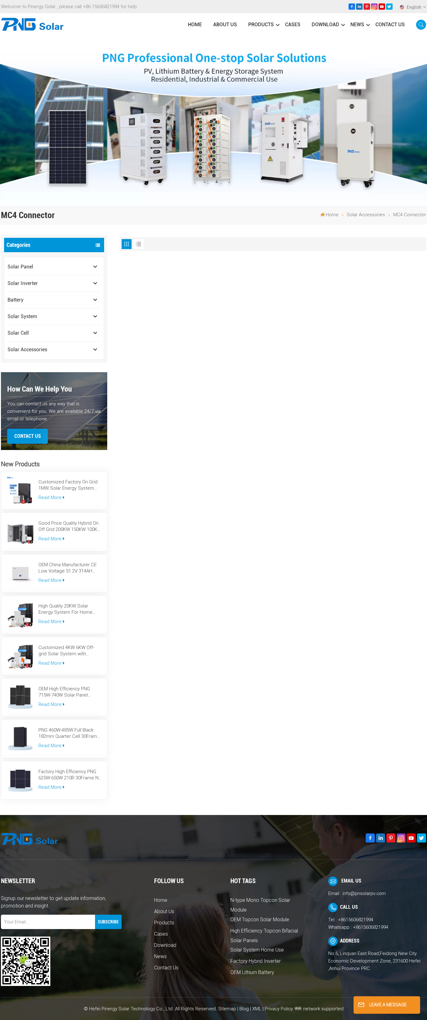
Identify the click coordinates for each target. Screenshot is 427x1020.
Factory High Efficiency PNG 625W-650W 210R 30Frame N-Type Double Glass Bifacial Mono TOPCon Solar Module (69, 775)
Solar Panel (20, 267)
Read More (50, 497)
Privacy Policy (279, 1009)
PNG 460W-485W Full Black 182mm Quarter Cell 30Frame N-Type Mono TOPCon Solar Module (69, 733)
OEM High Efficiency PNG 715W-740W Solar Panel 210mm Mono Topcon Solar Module (67, 692)
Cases (292, 25)
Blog (244, 1009)
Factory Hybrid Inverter (255, 961)
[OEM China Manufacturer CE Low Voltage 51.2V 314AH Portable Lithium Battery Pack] (20, 573)
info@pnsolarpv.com (364, 893)
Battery (15, 300)
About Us (225, 25)
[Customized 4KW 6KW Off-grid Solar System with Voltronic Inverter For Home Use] (20, 656)
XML (256, 1009)
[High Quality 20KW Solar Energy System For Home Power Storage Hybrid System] (20, 614)
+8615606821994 (355, 919)
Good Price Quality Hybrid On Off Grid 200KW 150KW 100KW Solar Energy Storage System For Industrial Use (69, 526)
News (357, 25)
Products (261, 25)
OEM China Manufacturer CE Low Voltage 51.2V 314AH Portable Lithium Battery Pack (69, 568)
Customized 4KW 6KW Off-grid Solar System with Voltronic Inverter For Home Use (67, 651)
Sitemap (227, 1009)
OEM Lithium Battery (252, 972)
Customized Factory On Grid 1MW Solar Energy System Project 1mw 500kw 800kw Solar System (68, 485)
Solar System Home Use (257, 950)
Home (195, 25)
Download (325, 25)
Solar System (22, 316)
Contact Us (390, 25)
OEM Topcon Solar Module (259, 919)
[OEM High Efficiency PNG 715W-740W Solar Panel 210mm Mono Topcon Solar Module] (20, 697)
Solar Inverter (23, 283)
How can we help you (39, 389)
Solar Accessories (366, 215)
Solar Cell (18, 333)
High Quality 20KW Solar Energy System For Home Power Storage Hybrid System (65, 609)
